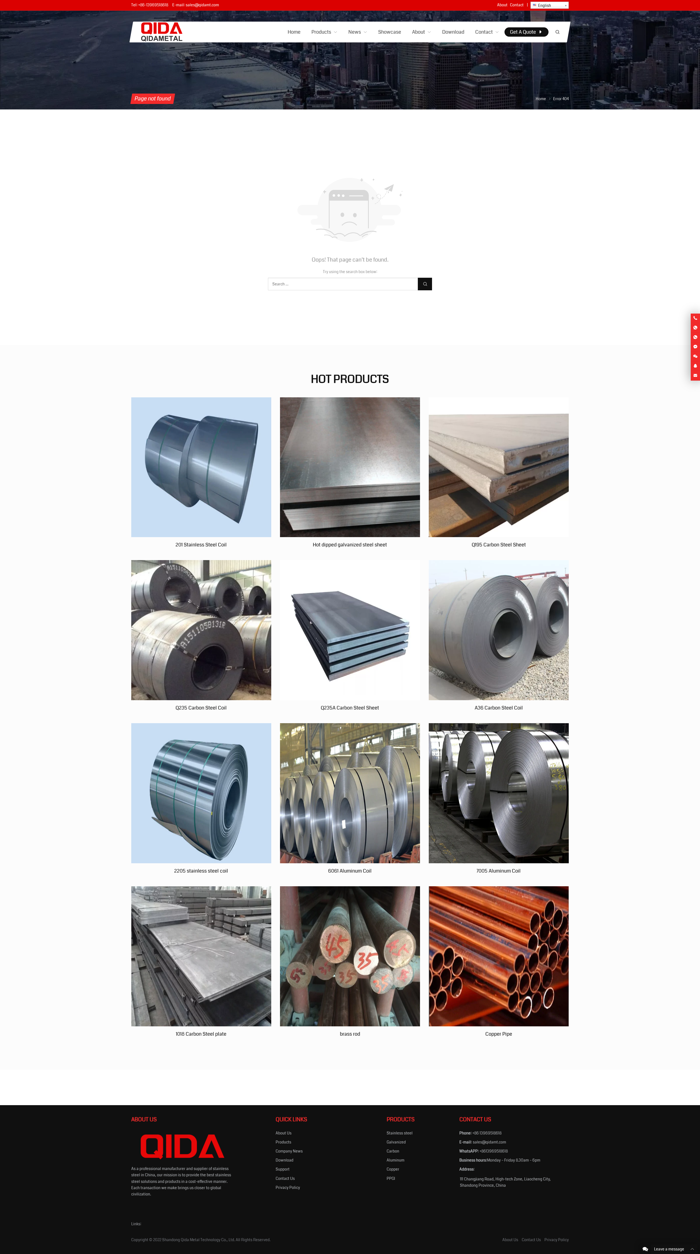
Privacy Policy (288, 1187)
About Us (283, 1133)
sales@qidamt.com (202, 5)
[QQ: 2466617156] (695, 366)
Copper (393, 1169)
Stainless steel (400, 1133)
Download (284, 1160)
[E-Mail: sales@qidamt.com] (695, 375)
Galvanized (396, 1142)
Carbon (393, 1151)
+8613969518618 (494, 1151)
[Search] (557, 32)
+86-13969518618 (153, 5)
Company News (289, 1151)
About (502, 5)
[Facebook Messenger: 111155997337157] (695, 347)
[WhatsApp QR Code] (695, 337)
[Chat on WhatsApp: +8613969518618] (695, 327)
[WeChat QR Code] (695, 356)
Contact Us (285, 1178)
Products (283, 1142)
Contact (517, 5)
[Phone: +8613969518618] (695, 318)
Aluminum (395, 1160)
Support (283, 1169)
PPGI (391, 1178)
